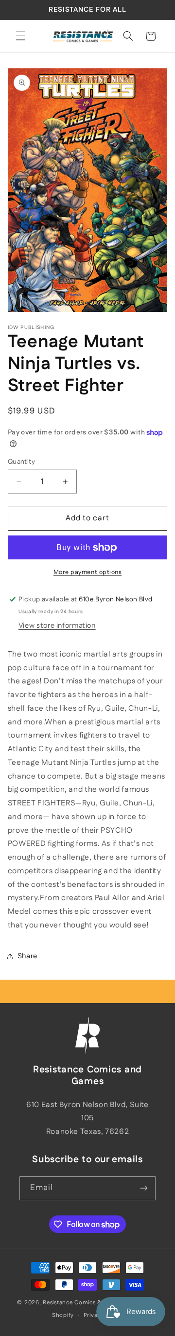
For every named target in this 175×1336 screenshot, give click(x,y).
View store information (57, 625)
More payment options (87, 572)
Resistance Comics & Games (82, 1302)
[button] (20, 36)
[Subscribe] (144, 1188)
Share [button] (27, 956)
